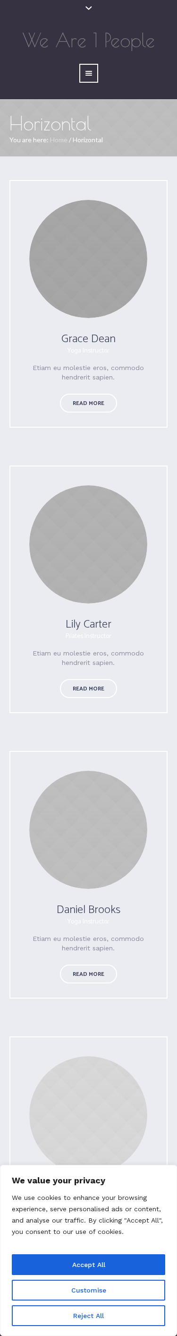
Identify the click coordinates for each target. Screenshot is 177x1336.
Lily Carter (88, 624)
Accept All (88, 1264)
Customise (88, 1290)
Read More (88, 403)
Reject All (88, 1315)
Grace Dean (88, 339)
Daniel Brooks (88, 910)
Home (58, 140)
